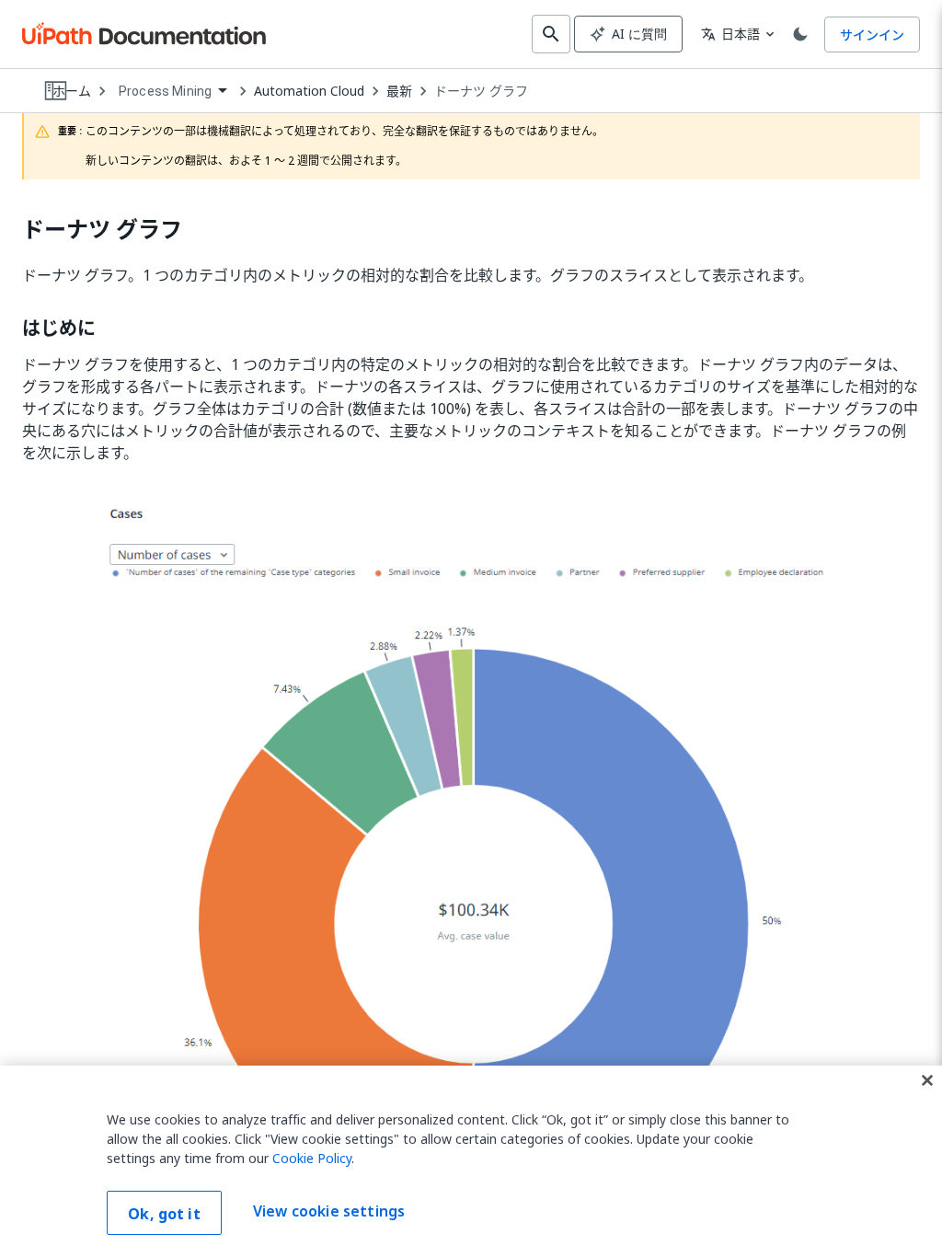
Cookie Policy (311, 1158)
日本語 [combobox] (730, 33)
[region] (471, 1161)
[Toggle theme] (800, 34)
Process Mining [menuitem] (165, 91)
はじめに (59, 328)
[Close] (927, 1080)
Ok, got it (164, 1214)
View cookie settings (329, 1211)
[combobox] (172, 91)
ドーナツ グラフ (481, 91)
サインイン (872, 34)
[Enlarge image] (471, 855)
